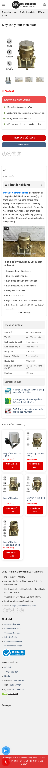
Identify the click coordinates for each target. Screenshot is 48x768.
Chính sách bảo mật (12, 624)
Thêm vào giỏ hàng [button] (11, 465)
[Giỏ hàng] (44, 5)
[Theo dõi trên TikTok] (13, 610)
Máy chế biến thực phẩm (24, 12)
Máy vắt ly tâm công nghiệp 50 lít (11, 543)
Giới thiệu (8, 667)
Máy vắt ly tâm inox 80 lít (36, 499)
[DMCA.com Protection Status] (10, 694)
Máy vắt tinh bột (10, 498)
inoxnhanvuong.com (28, 758)
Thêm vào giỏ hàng (24, 138)
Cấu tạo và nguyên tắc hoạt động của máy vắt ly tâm (28, 391)
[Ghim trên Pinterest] (14, 154)
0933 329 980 (18, 689)
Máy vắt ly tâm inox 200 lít (36, 455)
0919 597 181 (15, 685)
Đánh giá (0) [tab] (8, 176)
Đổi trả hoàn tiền (10, 637)
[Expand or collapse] (41, 185)
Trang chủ (6, 12)
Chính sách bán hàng (12, 629)
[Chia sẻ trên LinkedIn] (19, 154)
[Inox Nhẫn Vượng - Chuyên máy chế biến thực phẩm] (24, 4)
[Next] (39, 55)
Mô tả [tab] (6, 171)
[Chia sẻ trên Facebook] (4, 154)
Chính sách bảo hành (12, 633)
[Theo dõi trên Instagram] (9, 610)
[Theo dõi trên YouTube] (22, 610)
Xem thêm (23, 312)
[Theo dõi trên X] (17, 610)
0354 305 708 (18, 681)
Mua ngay (24, 145)
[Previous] (8, 55)
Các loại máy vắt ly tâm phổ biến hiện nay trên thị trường (28, 400)
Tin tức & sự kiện (11, 672)
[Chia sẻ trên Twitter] (9, 154)
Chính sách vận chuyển (13, 646)
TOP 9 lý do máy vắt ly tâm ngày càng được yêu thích (28, 410)
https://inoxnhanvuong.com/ (24, 606)
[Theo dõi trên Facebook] (5, 610)
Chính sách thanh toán (13, 641)
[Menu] (3, 4)
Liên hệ (7, 676)
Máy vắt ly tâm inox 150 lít (12, 455)
